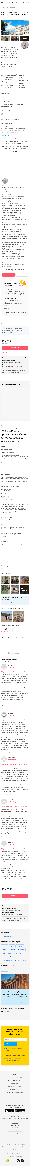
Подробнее (21, 275)
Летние (17, 960)
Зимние (24, 960)
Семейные (21, 949)
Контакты (15, 1149)
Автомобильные (7, 960)
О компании (8, 1144)
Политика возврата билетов (15, 1086)
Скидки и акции (15, 1083)
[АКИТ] (18, 1160)
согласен (9, 1048)
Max (18, 1125)
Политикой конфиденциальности (12, 1062)
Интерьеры (20, 946)
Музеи (12, 946)
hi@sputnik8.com (15, 1127)
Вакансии (18, 1146)
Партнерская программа (19, 1144)
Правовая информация (8, 1146)
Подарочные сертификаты (15, 1080)
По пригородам (19, 953)
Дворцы (4, 957)
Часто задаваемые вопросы (15, 1077)
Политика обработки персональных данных (15, 1095)
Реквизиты (25, 1146)
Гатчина (4, 970)
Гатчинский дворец (7, 936)
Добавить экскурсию (15, 1133)
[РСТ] (22, 1160)
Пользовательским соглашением (12, 1058)
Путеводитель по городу (15, 1002)
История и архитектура (8, 949)
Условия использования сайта (15, 1092)
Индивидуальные (7, 953)
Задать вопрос (8, 275)
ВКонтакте (13, 1125)
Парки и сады (14, 957)
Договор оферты (15, 1089)
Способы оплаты (15, 1098)
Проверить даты (15, 347)
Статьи (15, 1074)
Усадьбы (4, 946)
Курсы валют (15, 1101)
